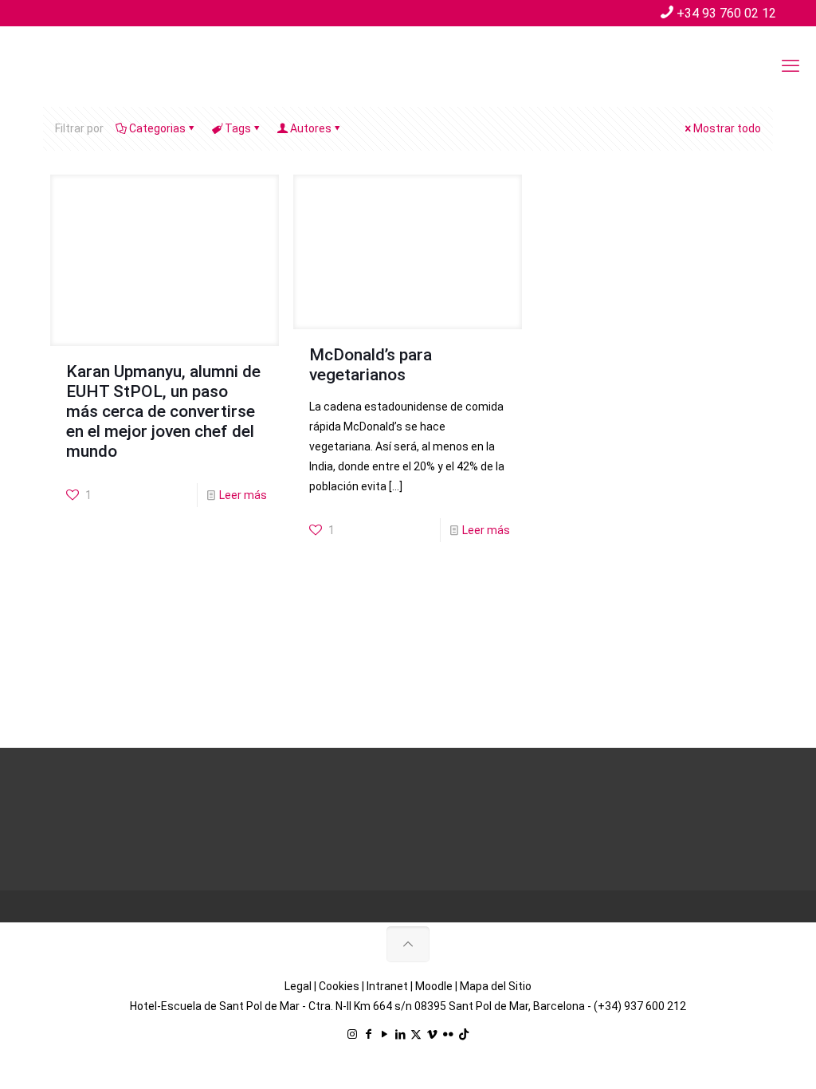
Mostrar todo (727, 128)
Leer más (243, 495)
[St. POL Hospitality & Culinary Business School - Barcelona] (135, 66)
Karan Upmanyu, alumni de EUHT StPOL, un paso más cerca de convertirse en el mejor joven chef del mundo (163, 411)
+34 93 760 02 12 (726, 13)
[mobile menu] (790, 66)
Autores (311, 128)
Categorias (157, 128)
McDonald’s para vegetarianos (370, 364)
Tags (238, 128)
